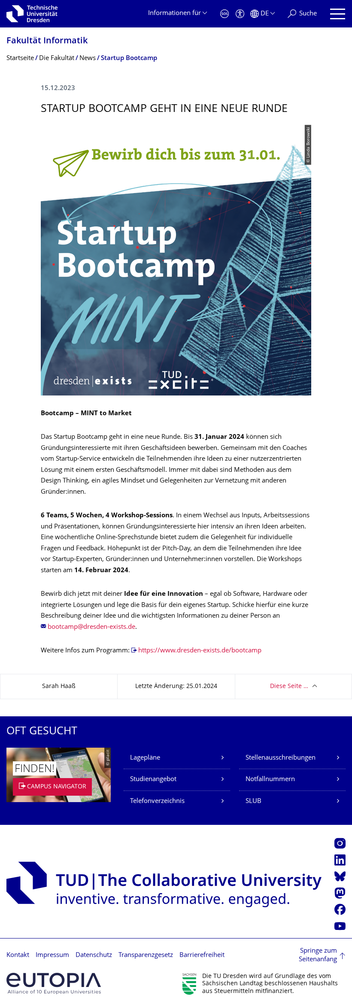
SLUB (253, 801)
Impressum (52, 955)
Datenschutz (94, 955)
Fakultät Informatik (47, 41)
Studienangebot (153, 779)
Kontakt (17, 955)
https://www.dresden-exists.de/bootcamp (199, 651)
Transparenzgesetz (145, 955)
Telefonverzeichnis (157, 801)
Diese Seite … (289, 686)
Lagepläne (145, 758)
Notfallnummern (270, 779)
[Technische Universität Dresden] (32, 13)
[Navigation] (338, 14)
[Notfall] (224, 14)
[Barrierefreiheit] (240, 14)
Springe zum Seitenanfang (318, 955)
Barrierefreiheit (202, 955)
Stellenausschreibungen (281, 758)
